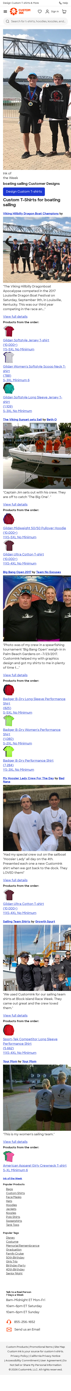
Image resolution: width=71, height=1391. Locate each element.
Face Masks (13, 1197)
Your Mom (10, 1061)
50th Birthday (15, 1257)
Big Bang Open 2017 (17, 572)
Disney (10, 1237)
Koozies (11, 1213)
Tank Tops (12, 1225)
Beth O (52, 419)
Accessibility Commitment (22, 1360)
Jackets (11, 1209)
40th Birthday (15, 1269)
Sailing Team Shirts (16, 921)
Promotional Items (41, 1346)
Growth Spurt (45, 921)
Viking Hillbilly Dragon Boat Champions (31, 213)
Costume (12, 1241)
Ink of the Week (12, 1178)
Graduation (14, 1249)
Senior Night (14, 1273)
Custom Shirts (15, 1193)
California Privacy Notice (45, 1356)
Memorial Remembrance (22, 1245)
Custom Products (17, 1346)
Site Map (59, 1346)
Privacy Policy (19, 1356)
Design (24, 192)
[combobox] (35, 21)
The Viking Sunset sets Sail (22, 419)
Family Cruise (15, 1253)
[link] (20, 11)
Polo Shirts (13, 1217)
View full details (15, 317)
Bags (9, 1189)
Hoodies (11, 1205)
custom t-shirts (53, 1351)
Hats (9, 1201)
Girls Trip (12, 1261)
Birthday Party (16, 1265)
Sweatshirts (14, 1221)
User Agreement (50, 1360)
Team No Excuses (48, 572)
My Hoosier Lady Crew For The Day (28, 778)
